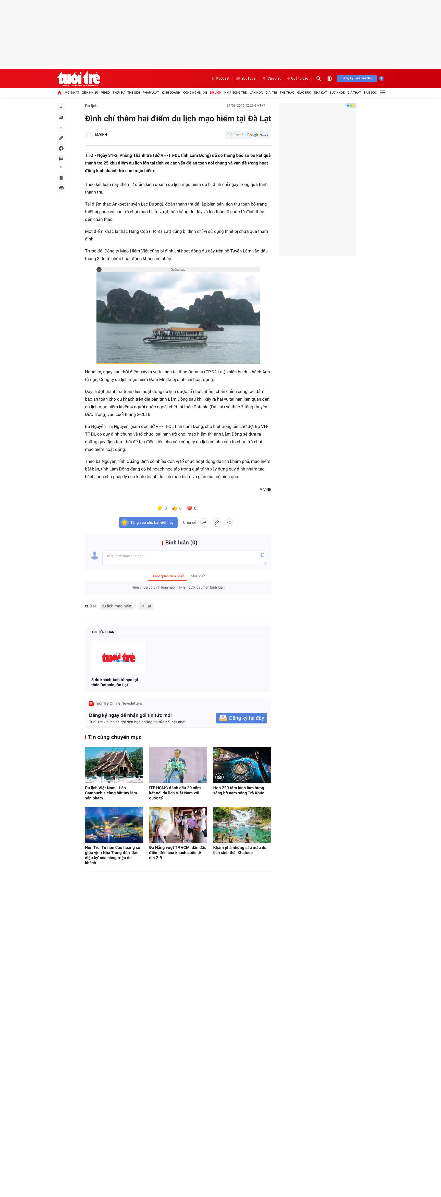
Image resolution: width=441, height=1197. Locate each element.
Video (105, 92)
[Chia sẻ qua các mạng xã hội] (229, 522)
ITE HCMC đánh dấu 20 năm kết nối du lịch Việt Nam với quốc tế (175, 792)
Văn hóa (256, 92)
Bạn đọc (370, 92)
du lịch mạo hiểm (117, 606)
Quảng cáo (299, 79)
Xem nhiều (90, 92)
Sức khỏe (337, 92)
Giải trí (271, 92)
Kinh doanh (171, 92)
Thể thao (287, 92)
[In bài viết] (61, 188)
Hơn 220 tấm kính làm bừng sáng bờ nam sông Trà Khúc (238, 790)
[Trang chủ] (59, 92)
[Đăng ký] (241, 718)
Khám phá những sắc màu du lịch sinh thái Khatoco (239, 850)
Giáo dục (304, 92)
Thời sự (118, 92)
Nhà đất (320, 92)
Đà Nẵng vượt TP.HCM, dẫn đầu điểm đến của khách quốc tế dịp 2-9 (177, 852)
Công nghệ (192, 92)
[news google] (248, 135)
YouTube (248, 79)
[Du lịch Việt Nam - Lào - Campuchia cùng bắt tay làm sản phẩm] (114, 765)
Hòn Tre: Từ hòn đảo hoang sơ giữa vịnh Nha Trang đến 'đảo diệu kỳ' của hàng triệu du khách (112, 855)
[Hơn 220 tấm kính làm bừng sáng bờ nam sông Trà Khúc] (242, 765)
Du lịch (216, 92)
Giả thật (354, 92)
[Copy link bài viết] (217, 522)
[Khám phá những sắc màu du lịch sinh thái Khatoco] (242, 825)
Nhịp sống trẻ (235, 92)
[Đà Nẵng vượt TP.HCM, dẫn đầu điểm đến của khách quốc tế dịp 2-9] (178, 825)
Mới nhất (72, 92)
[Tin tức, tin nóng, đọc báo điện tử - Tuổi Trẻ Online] (78, 78)
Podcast (222, 79)
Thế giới (133, 92)
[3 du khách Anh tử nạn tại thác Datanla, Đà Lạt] (118, 657)
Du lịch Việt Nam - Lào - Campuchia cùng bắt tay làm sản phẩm (111, 792)
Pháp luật (151, 92)
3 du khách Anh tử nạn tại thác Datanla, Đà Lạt (114, 682)
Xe (205, 92)
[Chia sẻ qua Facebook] (204, 522)
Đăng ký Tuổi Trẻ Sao (357, 78)
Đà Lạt (145, 606)
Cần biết (274, 79)
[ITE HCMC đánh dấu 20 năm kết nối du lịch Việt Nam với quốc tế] (178, 765)
